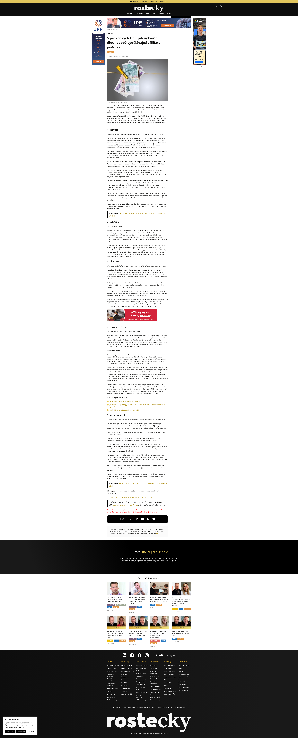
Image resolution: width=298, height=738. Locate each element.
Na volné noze (155, 640)
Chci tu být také (99, 66)
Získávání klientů (155, 697)
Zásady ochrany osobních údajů (146, 707)
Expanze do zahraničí (142, 665)
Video (109, 607)
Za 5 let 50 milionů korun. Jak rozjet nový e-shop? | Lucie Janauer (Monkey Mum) (115, 634)
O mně (169, 14)
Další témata (111, 700)
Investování (181, 668)
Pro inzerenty (117, 707)
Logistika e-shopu (141, 676)
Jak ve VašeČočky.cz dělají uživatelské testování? (125, 402)
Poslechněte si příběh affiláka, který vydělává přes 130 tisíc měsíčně (129, 497)
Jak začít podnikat (112, 671)
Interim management (127, 671)
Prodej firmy (124, 680)
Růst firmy (133, 638)
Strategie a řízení (141, 682)
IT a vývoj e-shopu (141, 673)
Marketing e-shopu (141, 679)
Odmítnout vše (21, 731)
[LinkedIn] (124, 655)
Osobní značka (154, 676)
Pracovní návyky (154, 679)
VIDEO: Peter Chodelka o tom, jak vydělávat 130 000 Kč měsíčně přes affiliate (159, 599)
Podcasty (140, 14)
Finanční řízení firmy (127, 668)
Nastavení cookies (179, 707)
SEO (165, 685)
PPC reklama (168, 683)
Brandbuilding (168, 668)
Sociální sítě (167, 688)
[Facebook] (139, 655)
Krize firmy (124, 674)
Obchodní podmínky (129, 707)
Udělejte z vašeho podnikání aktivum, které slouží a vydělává (150, 1)
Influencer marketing (170, 677)
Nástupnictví (125, 677)
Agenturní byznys (183, 665)
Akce (154, 14)
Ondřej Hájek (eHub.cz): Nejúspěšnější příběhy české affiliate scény (115, 599)
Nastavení (31, 731)
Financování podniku (127, 665)
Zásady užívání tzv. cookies (164, 707)
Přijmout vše (10, 731)
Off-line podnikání (183, 674)
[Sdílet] (148, 519)
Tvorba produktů (155, 686)
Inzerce (161, 14)
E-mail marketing (169, 674)
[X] (142, 519)
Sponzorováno (120, 604)
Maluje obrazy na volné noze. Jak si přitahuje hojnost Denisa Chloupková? (158, 634)
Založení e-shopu (141, 684)
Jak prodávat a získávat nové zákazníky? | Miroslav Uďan (181, 633)
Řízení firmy (124, 685)
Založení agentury (155, 689)
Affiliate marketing (169, 665)
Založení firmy (111, 697)
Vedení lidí (124, 691)
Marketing (111, 604)
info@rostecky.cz (165, 655)
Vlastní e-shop (111, 694)
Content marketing (169, 671)
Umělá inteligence (183, 687)
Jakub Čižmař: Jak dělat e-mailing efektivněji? (124, 410)
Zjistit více (21, 727)
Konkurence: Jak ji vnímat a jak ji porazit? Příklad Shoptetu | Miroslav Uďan (138, 633)
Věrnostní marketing (170, 691)
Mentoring (130, 14)
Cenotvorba (153, 668)
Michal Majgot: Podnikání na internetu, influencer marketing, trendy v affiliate (137, 600)
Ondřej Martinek (113, 56)
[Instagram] (147, 655)
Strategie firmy (125, 688)
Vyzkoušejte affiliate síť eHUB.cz (125, 505)
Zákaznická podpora (142, 692)
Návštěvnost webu (169, 680)
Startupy (109, 691)
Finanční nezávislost (113, 665)
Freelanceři (153, 665)
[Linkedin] (137, 519)
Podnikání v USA (183, 677)
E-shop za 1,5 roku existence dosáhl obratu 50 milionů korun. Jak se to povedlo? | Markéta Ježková (181, 602)
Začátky (110, 52)
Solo (147, 14)
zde (157, 534)
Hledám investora (112, 668)
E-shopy (175, 609)
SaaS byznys (182, 684)
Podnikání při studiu (113, 688)
